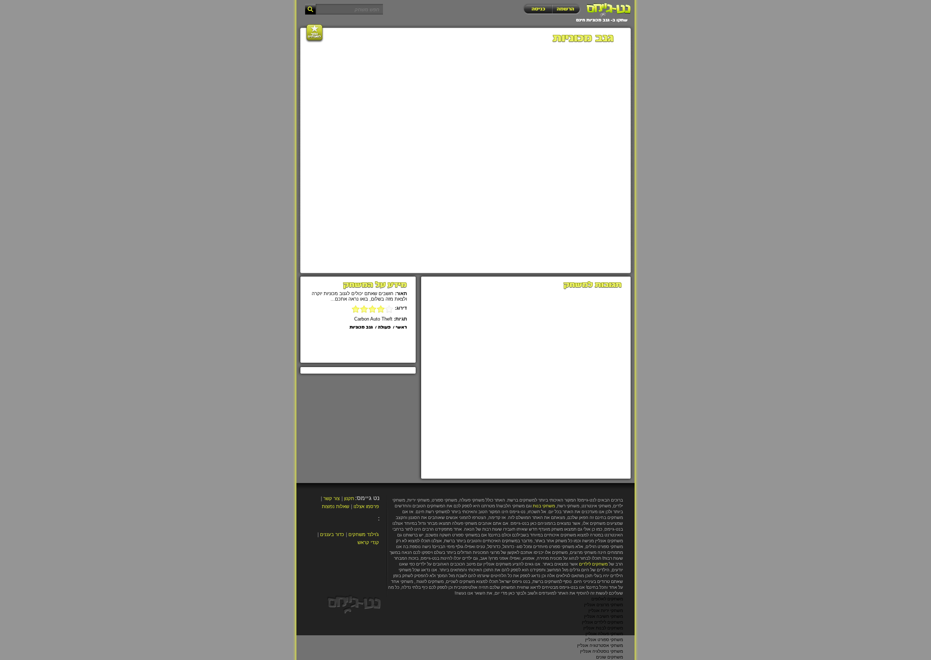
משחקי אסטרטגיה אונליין (600, 645)
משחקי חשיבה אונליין (603, 616)
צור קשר (331, 498)
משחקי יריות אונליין (605, 610)
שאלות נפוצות (335, 506)
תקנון (349, 498)
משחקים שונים (609, 657)
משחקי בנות (544, 505)
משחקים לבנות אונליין (603, 628)
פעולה (384, 327)
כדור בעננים (332, 534)
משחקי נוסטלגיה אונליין (601, 651)
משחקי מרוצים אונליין (603, 604)
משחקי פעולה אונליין (604, 633)
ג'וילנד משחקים (363, 534)
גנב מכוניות (361, 327)
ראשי (401, 327)
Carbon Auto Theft (373, 319)
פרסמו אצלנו (366, 506)
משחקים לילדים (593, 564)
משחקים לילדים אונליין (602, 622)
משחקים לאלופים (607, 598)
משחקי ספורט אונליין (604, 639)
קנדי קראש (368, 542)
